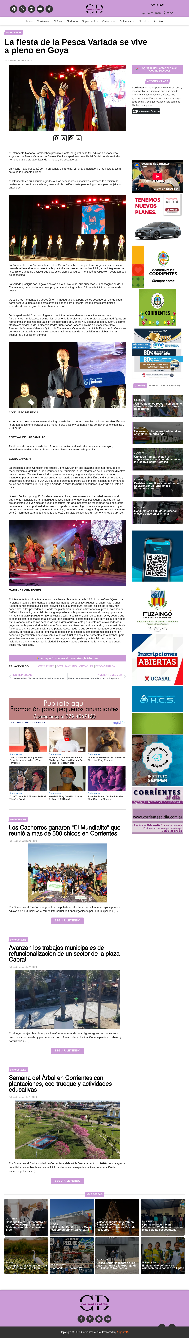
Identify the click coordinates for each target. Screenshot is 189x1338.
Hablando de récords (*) (66, 1268)
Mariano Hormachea (79, 666)
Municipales (14, 32)
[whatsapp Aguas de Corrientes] (157, 580)
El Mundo (72, 21)
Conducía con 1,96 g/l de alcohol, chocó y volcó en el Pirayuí (155, 512)
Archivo (158, 21)
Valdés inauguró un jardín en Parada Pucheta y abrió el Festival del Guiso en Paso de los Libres (116, 1226)
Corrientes (43, 21)
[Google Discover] (49, 9)
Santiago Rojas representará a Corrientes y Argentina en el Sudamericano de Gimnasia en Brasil (26, 1226)
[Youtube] (40, 9)
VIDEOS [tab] (153, 385)
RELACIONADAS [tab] (170, 385)
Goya (59, 666)
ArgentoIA (123, 1332)
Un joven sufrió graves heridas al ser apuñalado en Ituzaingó (158, 433)
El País (58, 21)
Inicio (29, 21)
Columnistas (127, 21)
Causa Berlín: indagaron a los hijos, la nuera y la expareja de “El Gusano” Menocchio (117, 1266)
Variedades (108, 21)
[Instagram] (31, 9)
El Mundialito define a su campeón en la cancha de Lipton (163, 1267)
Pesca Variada (105, 666)
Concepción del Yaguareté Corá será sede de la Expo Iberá (26, 1267)
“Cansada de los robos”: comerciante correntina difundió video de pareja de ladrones (158, 406)
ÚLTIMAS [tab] (140, 385)
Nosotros (144, 21)
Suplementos (90, 21)
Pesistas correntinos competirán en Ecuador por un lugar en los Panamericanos (157, 486)
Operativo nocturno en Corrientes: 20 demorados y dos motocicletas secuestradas (163, 1227)
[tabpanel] (157, 458)
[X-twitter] (22, 9)
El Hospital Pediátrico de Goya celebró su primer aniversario (71, 1228)
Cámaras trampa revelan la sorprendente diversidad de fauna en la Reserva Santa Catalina (158, 459)
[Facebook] (13, 9)
